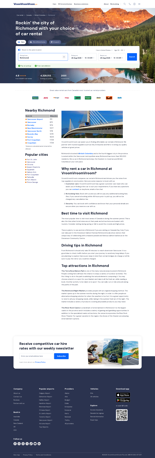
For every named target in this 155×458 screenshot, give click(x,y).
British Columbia (86, 153)
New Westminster (34, 128)
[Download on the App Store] (123, 394)
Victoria (30, 165)
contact (75, 189)
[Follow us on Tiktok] (31, 444)
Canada (16, 420)
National (68, 417)
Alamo (67, 393)
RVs (91, 393)
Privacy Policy (40, 362)
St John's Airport (45, 413)
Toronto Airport (45, 417)
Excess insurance (96, 410)
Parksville (30, 177)
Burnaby (30, 125)
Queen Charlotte (33, 167)
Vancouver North (34, 131)
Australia (16, 417)
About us (16, 393)
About (106, 4)
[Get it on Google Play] (123, 400)
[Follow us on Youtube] (35, 444)
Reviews (16, 400)
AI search (56, 42)
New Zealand (18, 423)
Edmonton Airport (45, 397)
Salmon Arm (31, 172)
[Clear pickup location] (64, 57)
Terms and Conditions (43, 455)
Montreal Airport (45, 407)
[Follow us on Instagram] (19, 444)
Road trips (94, 420)
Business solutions (81, 4)
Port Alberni (31, 180)
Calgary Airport (44, 393)
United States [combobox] (103, 50)
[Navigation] (139, 4)
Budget (67, 400)
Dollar (67, 403)
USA (15, 430)
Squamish (30, 170)
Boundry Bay (32, 134)
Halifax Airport (44, 400)
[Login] (134, 4)
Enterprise (68, 407)
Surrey (30, 137)
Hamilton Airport (45, 403)
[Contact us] (129, 4)
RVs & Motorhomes (39, 42)
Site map (16, 455)
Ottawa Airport (44, 410)
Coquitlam (31, 143)
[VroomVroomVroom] (25, 4)
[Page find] (124, 4)
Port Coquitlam (33, 140)
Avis (66, 397)
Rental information (97, 417)
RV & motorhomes (65, 4)
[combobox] (39, 58)
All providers (69, 424)
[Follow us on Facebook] (15, 444)
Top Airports (43, 427)
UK (14, 427)
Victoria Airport (44, 424)
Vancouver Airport (35, 119)
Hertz (67, 413)
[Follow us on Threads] (23, 444)
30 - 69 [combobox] (118, 50)
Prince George (32, 182)
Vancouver (31, 122)
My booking (114, 4)
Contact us (17, 397)
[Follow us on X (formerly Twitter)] (27, 444)
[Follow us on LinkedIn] (39, 444)
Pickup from (24, 55)
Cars (54, 4)
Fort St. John (32, 159)
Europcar (68, 410)
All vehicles (94, 397)
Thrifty (67, 420)
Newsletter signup (97, 413)
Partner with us (18, 403)
